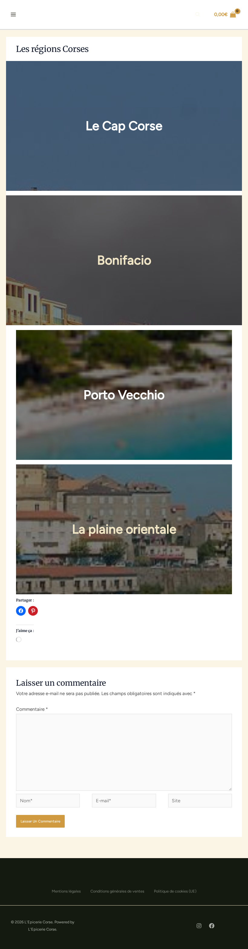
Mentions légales (66, 891)
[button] (198, 15)
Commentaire (32, 709)
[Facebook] (211, 925)
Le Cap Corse (124, 125)
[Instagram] (199, 925)
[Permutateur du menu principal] (13, 14)
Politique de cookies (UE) (175, 891)
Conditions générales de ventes (117, 891)
